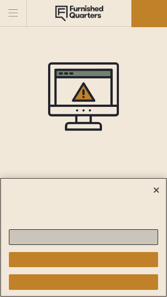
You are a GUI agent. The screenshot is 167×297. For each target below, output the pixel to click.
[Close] (156, 190)
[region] (83, 237)
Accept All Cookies (83, 282)
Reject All (83, 259)
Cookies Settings (83, 237)
